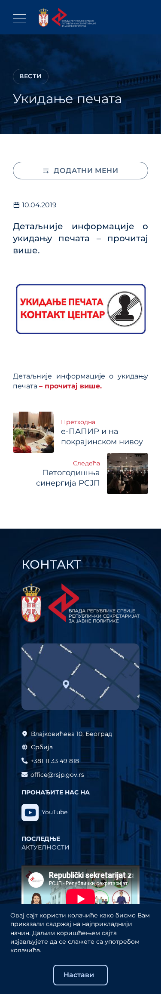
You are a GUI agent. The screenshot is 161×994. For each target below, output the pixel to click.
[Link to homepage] (67, 17)
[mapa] (80, 676)
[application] (80, 898)
